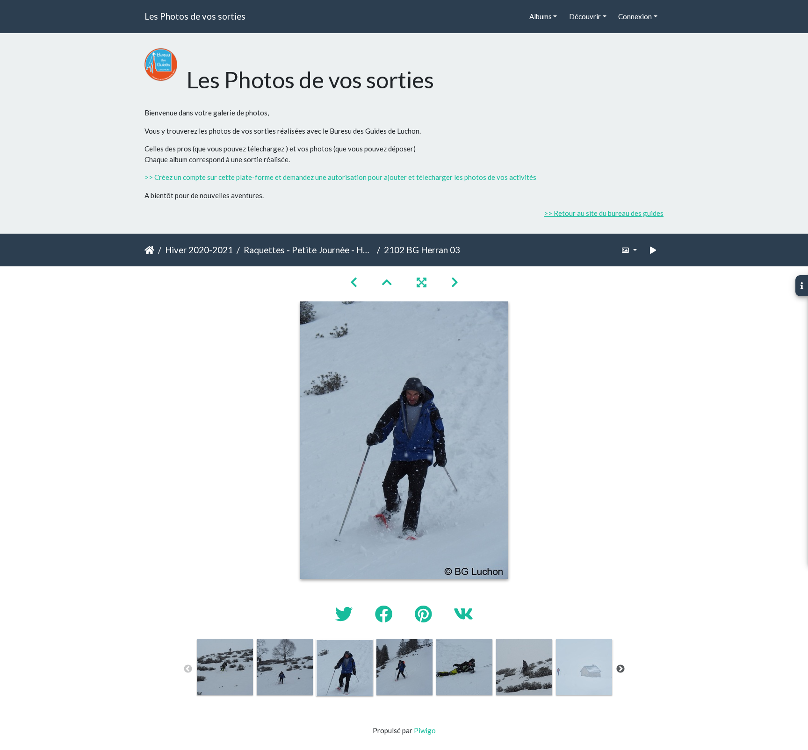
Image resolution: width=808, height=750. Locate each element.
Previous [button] (188, 669)
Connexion (635, 16)
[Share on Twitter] (346, 613)
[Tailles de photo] (629, 250)
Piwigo (425, 730)
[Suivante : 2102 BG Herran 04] (454, 282)
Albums (540, 16)
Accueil (149, 250)
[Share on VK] (463, 613)
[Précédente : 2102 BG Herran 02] (355, 282)
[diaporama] (653, 250)
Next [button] (620, 669)
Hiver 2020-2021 (199, 249)
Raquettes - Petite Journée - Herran (308, 249)
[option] (225, 667)
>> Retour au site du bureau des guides (604, 213)
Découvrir (585, 16)
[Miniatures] (388, 282)
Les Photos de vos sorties (194, 16)
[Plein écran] (422, 282)
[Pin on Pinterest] (424, 613)
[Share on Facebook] (385, 613)
